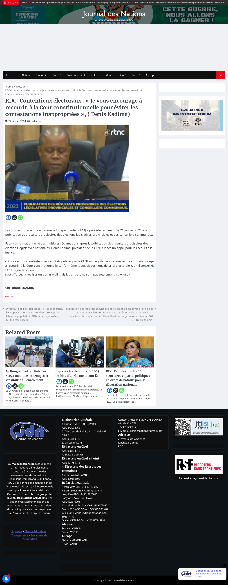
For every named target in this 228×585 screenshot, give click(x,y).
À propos (151, 75)
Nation (26, 75)
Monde (109, 75)
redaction (36, 121)
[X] (14, 217)
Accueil (10, 75)
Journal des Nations (114, 13)
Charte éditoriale (35, 531)
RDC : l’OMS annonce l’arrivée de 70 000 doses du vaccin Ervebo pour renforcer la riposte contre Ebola (168, 2)
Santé (122, 75)
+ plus (94, 75)
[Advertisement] (114, 47)
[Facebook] (8, 217)
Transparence (20, 535)
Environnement (76, 75)
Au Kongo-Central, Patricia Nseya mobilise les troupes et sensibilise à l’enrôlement (26, 375)
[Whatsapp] (20, 217)
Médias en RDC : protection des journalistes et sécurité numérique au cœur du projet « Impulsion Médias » (68, 2)
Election (9, 296)
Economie (41, 75)
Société (57, 75)
